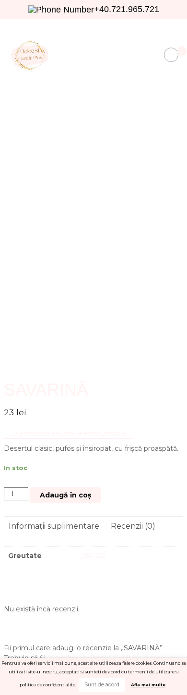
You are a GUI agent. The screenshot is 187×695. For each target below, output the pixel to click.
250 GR (93, 555)
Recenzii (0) (133, 526)
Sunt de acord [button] (101, 685)
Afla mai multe (148, 684)
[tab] (54, 526)
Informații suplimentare (54, 526)
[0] (171, 55)
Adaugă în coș (65, 495)
